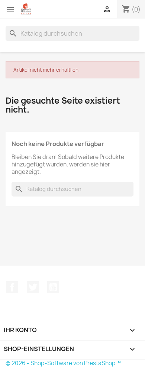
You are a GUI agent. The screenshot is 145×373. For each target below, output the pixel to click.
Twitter (33, 287)
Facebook (12, 287)
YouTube (53, 287)
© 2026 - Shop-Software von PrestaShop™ (63, 363)
